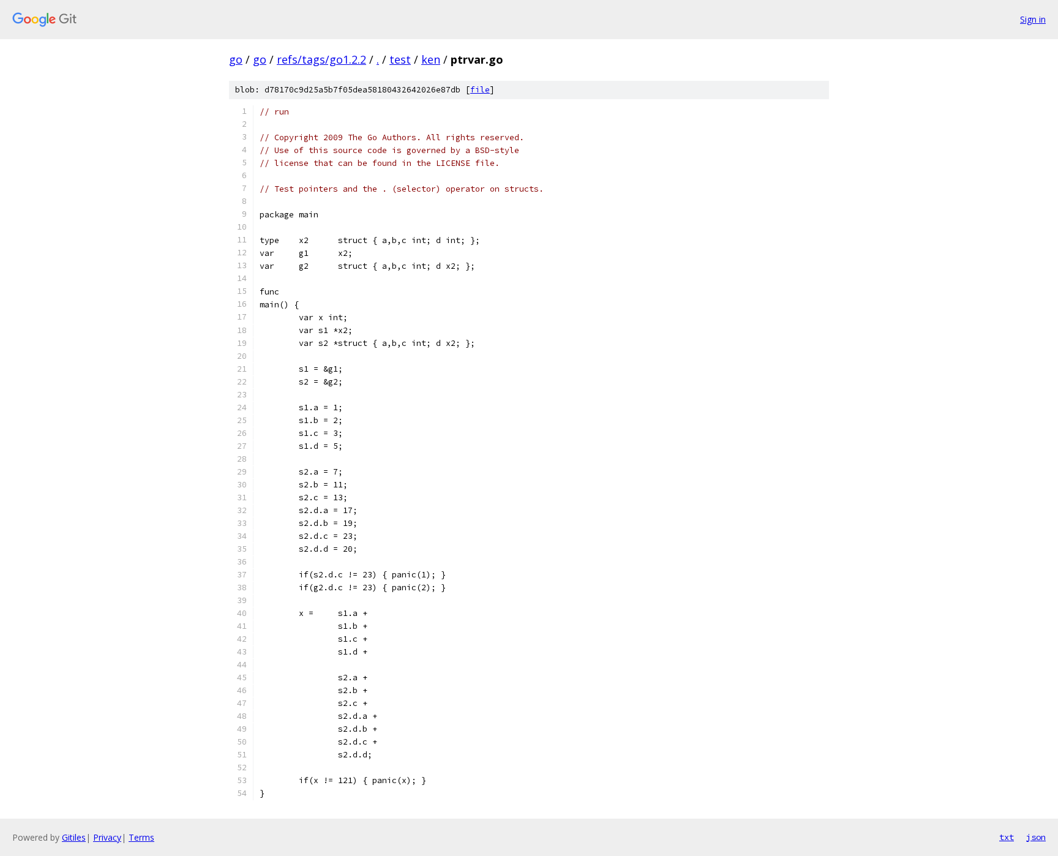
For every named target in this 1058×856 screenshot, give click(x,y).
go (235, 59)
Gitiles (74, 837)
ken (430, 59)
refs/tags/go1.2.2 (321, 59)
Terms (141, 837)
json (1036, 837)
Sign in (1033, 19)
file (480, 89)
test (400, 59)
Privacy (107, 837)
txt (1006, 837)
